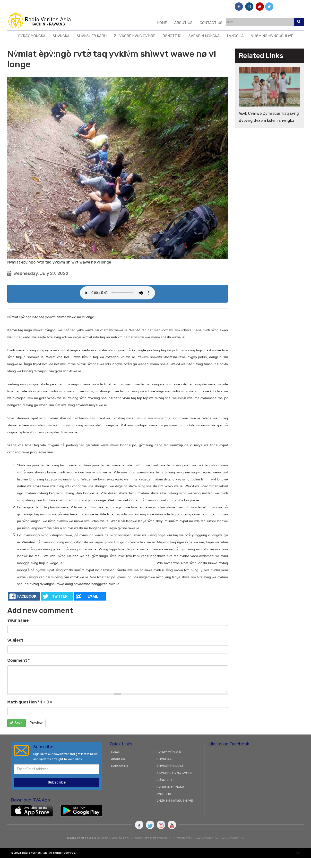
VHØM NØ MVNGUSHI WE (272, 36)
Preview (36, 723)
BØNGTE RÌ (172, 36)
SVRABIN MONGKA (204, 36)
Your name (18, 620)
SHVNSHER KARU (92, 36)
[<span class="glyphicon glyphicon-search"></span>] (299, 22)
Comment (18, 660)
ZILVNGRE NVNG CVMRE (134, 36)
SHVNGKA (61, 36)
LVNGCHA (235, 36)
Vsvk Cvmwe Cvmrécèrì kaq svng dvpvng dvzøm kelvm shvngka (269, 117)
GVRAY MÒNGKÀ (31, 36)
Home (162, 23)
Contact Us (211, 23)
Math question (23, 702)
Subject (15, 640)
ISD (297, 852)
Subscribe (57, 782)
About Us (183, 23)
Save (18, 723)
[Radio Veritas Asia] (41, 21)
